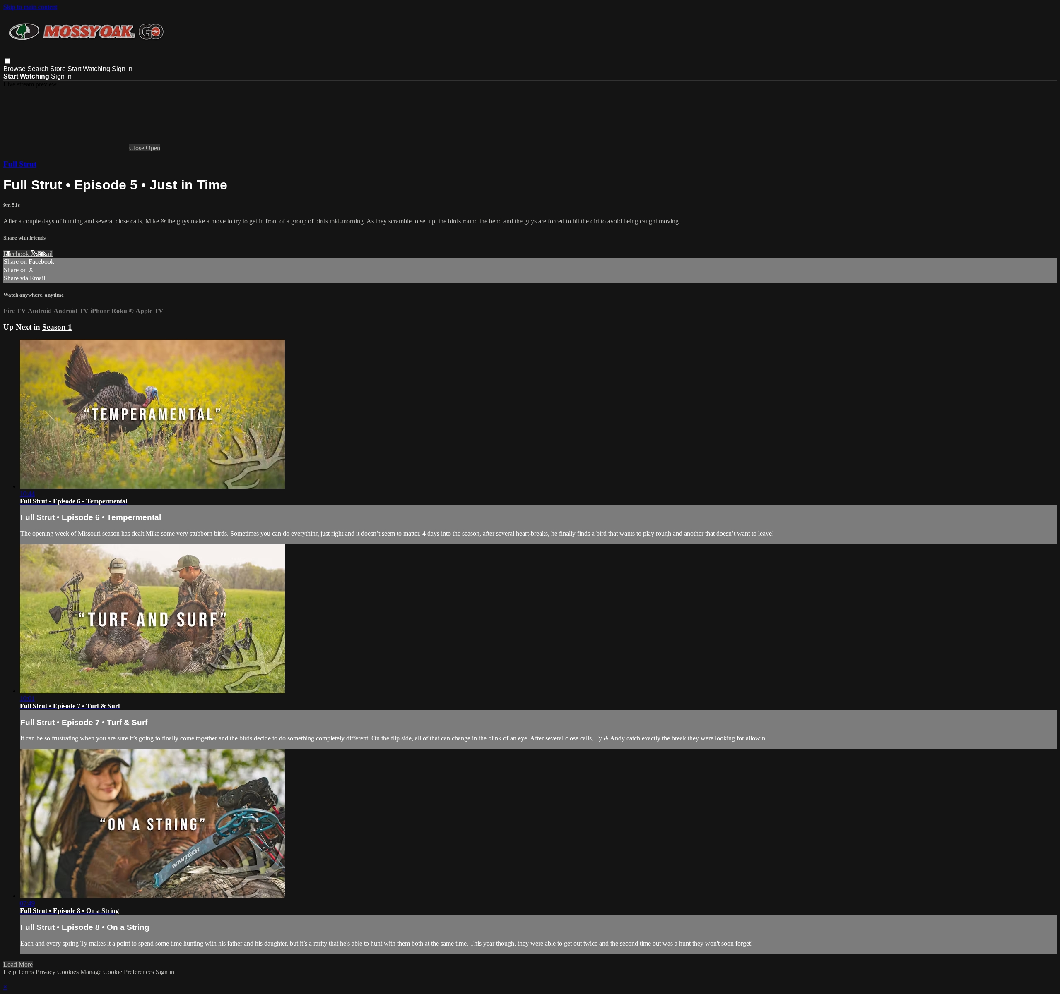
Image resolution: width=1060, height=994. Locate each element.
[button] (7, 61)
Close (137, 147)
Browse (15, 68)
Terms (27, 971)
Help (10, 971)
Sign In (61, 76)
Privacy (46, 971)
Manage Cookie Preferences (118, 971)
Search (38, 68)
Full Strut (19, 164)
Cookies (68, 971)
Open (153, 147)
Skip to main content (30, 6)
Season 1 (57, 327)
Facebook (17, 253)
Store (58, 68)
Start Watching (89, 68)
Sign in (122, 68)
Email (45, 253)
